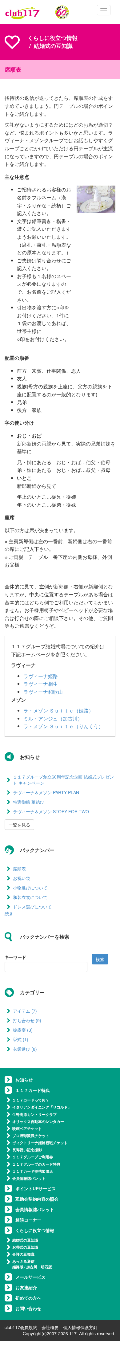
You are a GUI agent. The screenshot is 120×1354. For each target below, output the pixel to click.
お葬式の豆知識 (25, 1247)
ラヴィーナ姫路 (40, 676)
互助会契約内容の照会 (36, 1199)
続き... (11, 913)
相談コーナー (28, 1220)
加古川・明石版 (39, 1267)
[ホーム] (37, 12)
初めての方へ (28, 1298)
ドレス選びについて (32, 907)
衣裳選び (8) (25, 1049)
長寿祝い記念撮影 (27, 1149)
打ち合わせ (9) (27, 1020)
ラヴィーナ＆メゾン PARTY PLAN (46, 792)
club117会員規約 (21, 1327)
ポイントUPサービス (35, 1188)
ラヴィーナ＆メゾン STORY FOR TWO (51, 811)
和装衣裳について (30, 897)
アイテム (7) (25, 1011)
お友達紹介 (26, 1287)
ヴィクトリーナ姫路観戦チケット (40, 1142)
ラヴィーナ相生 (40, 683)
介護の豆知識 (23, 1254)
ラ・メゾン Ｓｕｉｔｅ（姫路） (58, 710)
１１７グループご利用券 (32, 1157)
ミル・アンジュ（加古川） (52, 718)
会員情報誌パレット (29, 1178)
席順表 (19, 868)
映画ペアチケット (27, 1128)
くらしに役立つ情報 (53, 38)
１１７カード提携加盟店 (32, 1171)
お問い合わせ (28, 1308)
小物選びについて (30, 888)
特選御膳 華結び (28, 802)
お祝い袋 (21, 878)
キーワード (15, 957)
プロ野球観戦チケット (30, 1135)
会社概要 (50, 1327)
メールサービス (30, 1277)
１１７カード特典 (32, 1090)
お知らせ (24, 1080)
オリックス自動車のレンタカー (38, 1121)
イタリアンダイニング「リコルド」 (41, 1107)
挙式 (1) (20, 1039)
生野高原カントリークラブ (34, 1114)
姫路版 (17, 1267)
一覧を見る (19, 825)
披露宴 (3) (23, 1030)
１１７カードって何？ (30, 1100)
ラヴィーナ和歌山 (43, 691)
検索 (100, 959)
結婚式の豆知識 (25, 1240)
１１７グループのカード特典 (36, 1164)
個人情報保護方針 (80, 1327)
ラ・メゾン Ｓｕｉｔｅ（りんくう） (63, 726)
